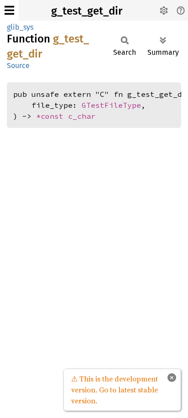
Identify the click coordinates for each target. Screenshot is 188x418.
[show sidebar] (9, 10)
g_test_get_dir (86, 11)
